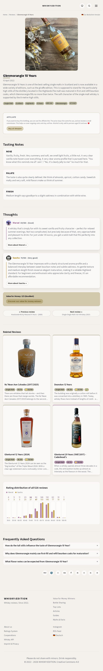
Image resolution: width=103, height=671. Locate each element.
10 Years (40, 103)
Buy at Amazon (15, 129)
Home (5, 15)
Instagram (57, 627)
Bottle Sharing (59, 603)
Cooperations (10, 635)
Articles (56, 611)
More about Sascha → (17, 283)
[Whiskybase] (51, 573)
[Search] (89, 6)
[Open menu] (96, 6)
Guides (56, 615)
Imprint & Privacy (11, 644)
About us (8, 627)
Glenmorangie (61, 103)
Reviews (12, 15)
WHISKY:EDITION (16, 598)
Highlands (30, 103)
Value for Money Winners (64, 599)
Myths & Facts (59, 620)
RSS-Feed (57, 631)
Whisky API (9, 640)
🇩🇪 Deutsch (58, 635)
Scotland (19, 103)
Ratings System (10, 631)
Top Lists (57, 607)
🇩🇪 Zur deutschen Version (91, 15)
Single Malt (8, 103)
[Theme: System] (82, 6)
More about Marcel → (17, 245)
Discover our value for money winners (24, 301)
